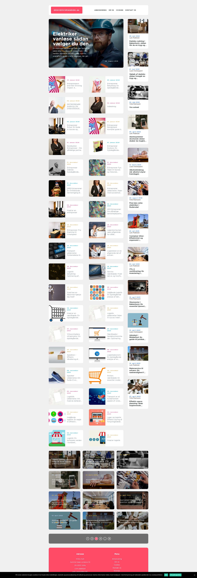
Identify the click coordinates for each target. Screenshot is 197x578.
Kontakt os (130, 10)
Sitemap (117, 571)
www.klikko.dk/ (82, 572)
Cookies (119, 10)
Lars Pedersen (113, 63)
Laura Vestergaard (135, 71)
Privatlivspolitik (175, 575)
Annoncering (100, 10)
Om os (111, 10)
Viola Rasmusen (135, 104)
